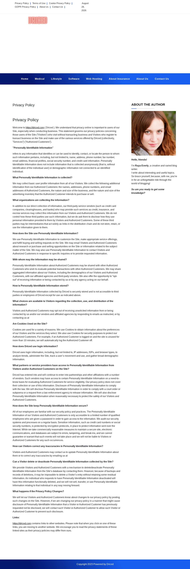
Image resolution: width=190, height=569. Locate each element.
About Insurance (119, 79)
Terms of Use (38, 3)
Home (24, 79)
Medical (40, 79)
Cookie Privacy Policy (59, 3)
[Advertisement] (95, 48)
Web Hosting (94, 79)
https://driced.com (35, 127)
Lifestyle (56, 79)
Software (74, 79)
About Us (44, 6)
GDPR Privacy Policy (25, 6)
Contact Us (57, 6)
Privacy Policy (22, 3)
